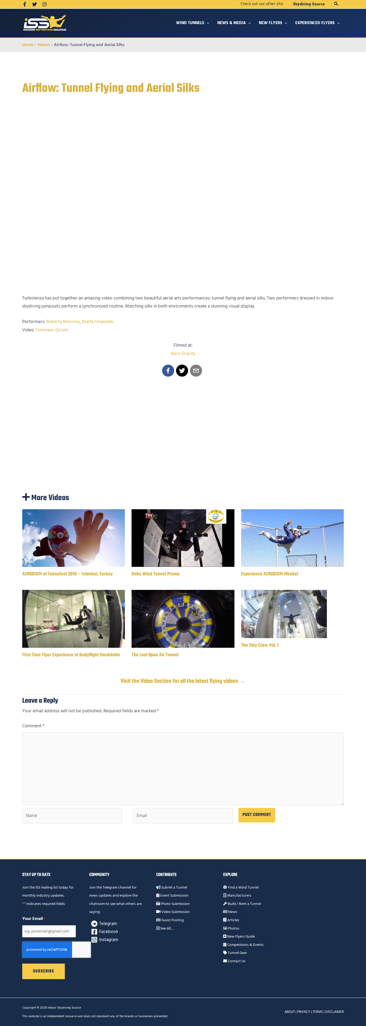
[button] (336, 4)
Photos (233, 928)
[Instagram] (44, 4)
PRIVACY (303, 1011)
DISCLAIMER (334, 1011)
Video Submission (175, 912)
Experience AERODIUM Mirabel (269, 574)
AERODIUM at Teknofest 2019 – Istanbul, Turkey (67, 574)
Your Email (34, 919)
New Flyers (270, 23)
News (232, 912)
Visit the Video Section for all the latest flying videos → (183, 681)
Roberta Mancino (63, 322)
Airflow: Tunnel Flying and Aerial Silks (111, 88)
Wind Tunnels (190, 23)
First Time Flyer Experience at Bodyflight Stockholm (71, 655)
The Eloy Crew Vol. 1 (260, 645)
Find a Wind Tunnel (243, 887)
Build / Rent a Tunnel (244, 904)
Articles (232, 920)
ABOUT (290, 1011)
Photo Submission (175, 904)
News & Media (231, 23)
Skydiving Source (309, 4)
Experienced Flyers (315, 23)
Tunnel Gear (237, 953)
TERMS (318, 1011)
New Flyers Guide (240, 936)
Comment (33, 726)
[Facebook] (24, 4)
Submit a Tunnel (173, 887)
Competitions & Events (245, 945)
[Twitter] (34, 4)
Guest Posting (172, 920)
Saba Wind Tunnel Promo (156, 574)
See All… (166, 928)
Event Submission (173, 895)
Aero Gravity (183, 353)
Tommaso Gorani (51, 330)
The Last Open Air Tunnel (155, 655)
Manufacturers (238, 895)
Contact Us (236, 961)
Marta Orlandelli (97, 322)
